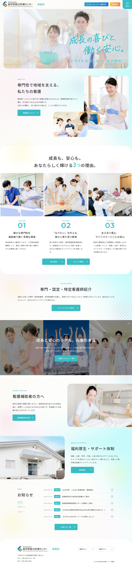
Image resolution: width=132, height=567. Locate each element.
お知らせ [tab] (21, 506)
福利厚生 (82, 470)
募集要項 (115, 4)
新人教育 (53, 262)
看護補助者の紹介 (24, 418)
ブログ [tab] (20, 511)
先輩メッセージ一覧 (66, 358)
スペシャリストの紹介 (66, 308)
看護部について (29, 113)
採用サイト (102, 549)
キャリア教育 (78, 262)
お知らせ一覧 (66, 527)
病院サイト (83, 549)
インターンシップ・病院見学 (96, 4)
